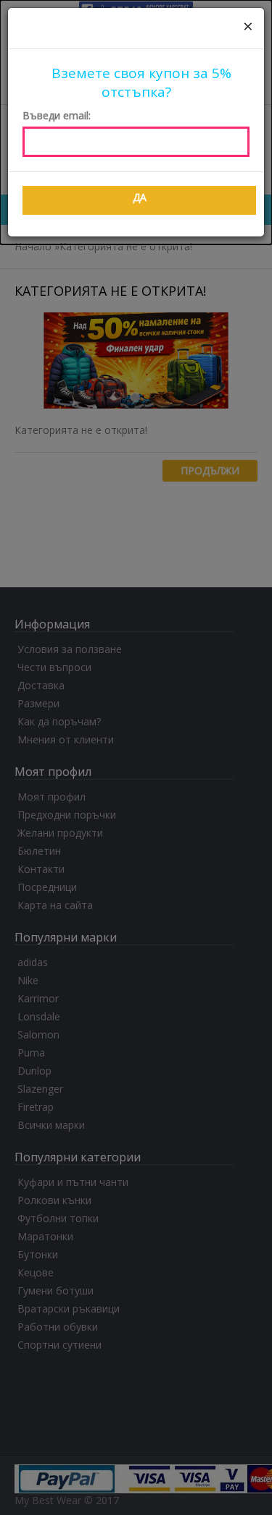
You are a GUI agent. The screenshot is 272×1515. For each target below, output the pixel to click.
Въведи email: (56, 115)
